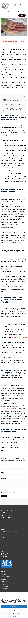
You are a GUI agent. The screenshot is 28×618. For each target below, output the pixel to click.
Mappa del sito (4, 541)
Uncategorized (4, 589)
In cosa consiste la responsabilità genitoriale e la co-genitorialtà (13, 98)
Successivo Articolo (19, 501)
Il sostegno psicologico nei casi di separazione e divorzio (14, 111)
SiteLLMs (3, 544)
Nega (14, 610)
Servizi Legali (11, 11)
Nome (3, 467)
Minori (2, 583)
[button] (26, 594)
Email (2, 472)
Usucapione (5, 588)
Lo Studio (19, 11)
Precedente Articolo (9, 501)
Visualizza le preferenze (14, 613)
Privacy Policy (16, 616)
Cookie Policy (11, 616)
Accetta (14, 606)
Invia (4, 496)
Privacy (3, 489)
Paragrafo (3, 478)
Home (5, 11)
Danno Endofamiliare (5, 578)
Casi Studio (3, 574)
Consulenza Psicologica (6, 576)
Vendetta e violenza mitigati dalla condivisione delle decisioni (14, 102)
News (24, 11)
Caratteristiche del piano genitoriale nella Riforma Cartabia (13, 105)
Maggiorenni (4, 579)
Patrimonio (3, 584)
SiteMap (3, 537)
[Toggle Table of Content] (23, 96)
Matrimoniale (4, 581)
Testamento (5, 586)
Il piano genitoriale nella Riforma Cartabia (11, 100)
